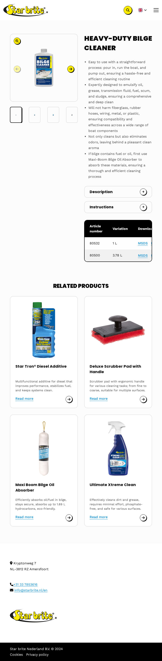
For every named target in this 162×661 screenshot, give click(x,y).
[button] (70, 69)
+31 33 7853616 (25, 584)
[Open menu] (154, 10)
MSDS (143, 243)
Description (101, 191)
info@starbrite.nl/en (30, 590)
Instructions (101, 207)
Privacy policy (37, 655)
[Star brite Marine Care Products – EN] (25, 10)
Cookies (16, 655)
